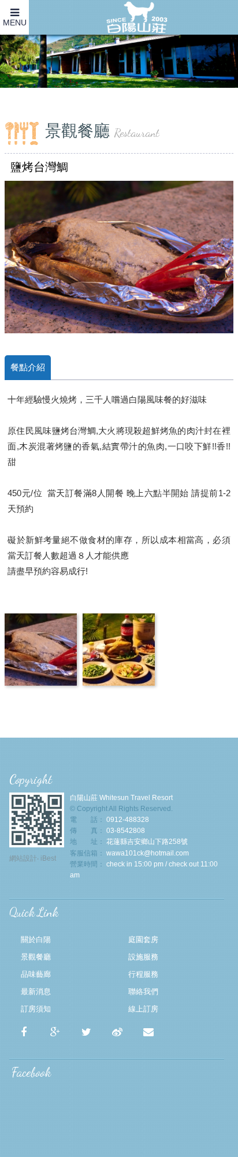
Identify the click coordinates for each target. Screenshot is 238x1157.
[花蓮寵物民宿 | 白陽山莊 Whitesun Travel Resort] (86, 1032)
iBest (48, 858)
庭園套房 (143, 939)
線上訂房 (143, 1009)
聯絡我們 (143, 991)
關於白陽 (36, 939)
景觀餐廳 (36, 957)
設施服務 (143, 957)
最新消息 (36, 991)
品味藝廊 (36, 974)
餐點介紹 (27, 367)
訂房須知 (36, 1009)
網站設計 (23, 858)
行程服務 (143, 974)
